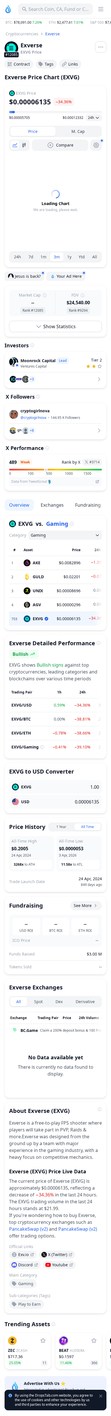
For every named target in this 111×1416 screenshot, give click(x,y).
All (94, 256)
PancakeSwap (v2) (28, 1229)
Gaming (57, 524)
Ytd (82, 256)
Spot (38, 1001)
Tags (49, 64)
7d (30, 256)
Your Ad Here (69, 276)
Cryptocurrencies (22, 33)
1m (43, 256)
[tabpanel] (55, 201)
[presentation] (23, 1255)
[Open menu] (100, 47)
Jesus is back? (28, 276)
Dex (59, 1001)
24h (17, 256)
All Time (87, 826)
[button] (55, 23)
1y (69, 256)
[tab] (33, 131)
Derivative (85, 1001)
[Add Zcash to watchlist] (43, 1340)
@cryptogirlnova (33, 417)
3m (57, 256)
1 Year (61, 826)
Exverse (52, 33)
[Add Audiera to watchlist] (93, 1340)
